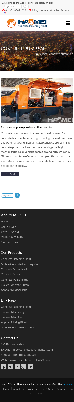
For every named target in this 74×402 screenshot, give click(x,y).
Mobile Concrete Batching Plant (20, 264)
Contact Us (41, 392)
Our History (8, 226)
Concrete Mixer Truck (14, 269)
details (9, 173)
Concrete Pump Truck (14, 279)
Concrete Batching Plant (16, 258)
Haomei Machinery (12, 312)
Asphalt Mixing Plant (14, 289)
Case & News (47, 388)
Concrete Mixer (10, 274)
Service (61, 388)
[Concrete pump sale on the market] (37, 122)
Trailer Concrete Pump (15, 284)
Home (6, 388)
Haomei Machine (11, 317)
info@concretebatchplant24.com (50, 10)
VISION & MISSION (13, 236)
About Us (7, 221)
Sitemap (68, 383)
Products (32, 388)
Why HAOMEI (10, 231)
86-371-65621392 (15, 10)
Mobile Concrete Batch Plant (19, 327)
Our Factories (9, 242)
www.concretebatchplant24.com (30, 360)
